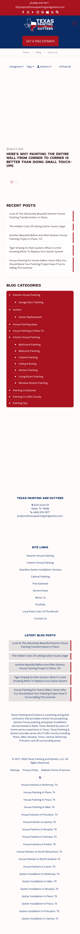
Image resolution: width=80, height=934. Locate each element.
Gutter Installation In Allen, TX (39, 881)
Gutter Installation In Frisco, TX (39, 903)
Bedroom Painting (29, 351)
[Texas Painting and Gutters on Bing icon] (47, 12)
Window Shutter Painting (33, 383)
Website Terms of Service (55, 770)
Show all (66, 66)
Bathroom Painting (30, 344)
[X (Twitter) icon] (28, 12)
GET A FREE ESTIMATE (40, 41)
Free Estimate (40, 583)
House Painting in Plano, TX (39, 792)
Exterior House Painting (26, 295)
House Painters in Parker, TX (39, 844)
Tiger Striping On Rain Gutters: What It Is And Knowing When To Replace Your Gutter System (36, 249)
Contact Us (40, 618)
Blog (38, 52)
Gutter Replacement (30, 317)
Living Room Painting (31, 376)
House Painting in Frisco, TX (39, 799)
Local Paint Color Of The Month (40, 611)
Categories (15, 66)
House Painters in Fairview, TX (39, 836)
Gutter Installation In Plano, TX (39, 896)
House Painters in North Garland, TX (39, 859)
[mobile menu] (74, 23)
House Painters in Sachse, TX (39, 822)
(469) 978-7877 (40, 3)
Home (26, 52)
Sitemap (15, 770)
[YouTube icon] (32, 12)
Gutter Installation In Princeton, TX (39, 911)
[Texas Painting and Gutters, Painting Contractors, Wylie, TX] (23, 527)
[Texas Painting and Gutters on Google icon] (42, 12)
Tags (29, 66)
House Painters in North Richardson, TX (39, 851)
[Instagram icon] (37, 12)
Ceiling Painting (27, 363)
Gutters (17, 309)
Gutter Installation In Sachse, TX (40, 918)
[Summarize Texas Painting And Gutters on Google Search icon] (57, 12)
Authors (44, 66)
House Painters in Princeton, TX (39, 814)
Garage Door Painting (31, 302)
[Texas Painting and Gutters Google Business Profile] (40, 777)
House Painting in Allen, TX (39, 807)
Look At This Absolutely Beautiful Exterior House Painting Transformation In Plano (37, 215)
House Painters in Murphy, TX (39, 829)
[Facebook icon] (23, 12)
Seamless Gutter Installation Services (40, 569)
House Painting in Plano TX (28, 330)
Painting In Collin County (27, 396)
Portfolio (40, 604)
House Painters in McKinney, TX (39, 784)
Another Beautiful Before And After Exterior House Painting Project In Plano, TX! (38, 237)
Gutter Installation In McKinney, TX (39, 874)
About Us (40, 597)
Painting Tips (20, 403)
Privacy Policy (30, 770)
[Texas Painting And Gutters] (40, 24)
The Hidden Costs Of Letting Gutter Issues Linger (37, 226)
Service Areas (40, 590)
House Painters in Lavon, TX (39, 866)
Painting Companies (24, 390)
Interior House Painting (26, 337)
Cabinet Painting (28, 357)
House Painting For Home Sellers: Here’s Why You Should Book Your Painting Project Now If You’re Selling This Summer (37, 264)
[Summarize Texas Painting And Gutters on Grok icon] (52, 12)
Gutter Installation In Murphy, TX (39, 889)
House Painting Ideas (25, 324)
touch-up (52, 52)
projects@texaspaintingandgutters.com (41, 7)
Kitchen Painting (28, 370)
